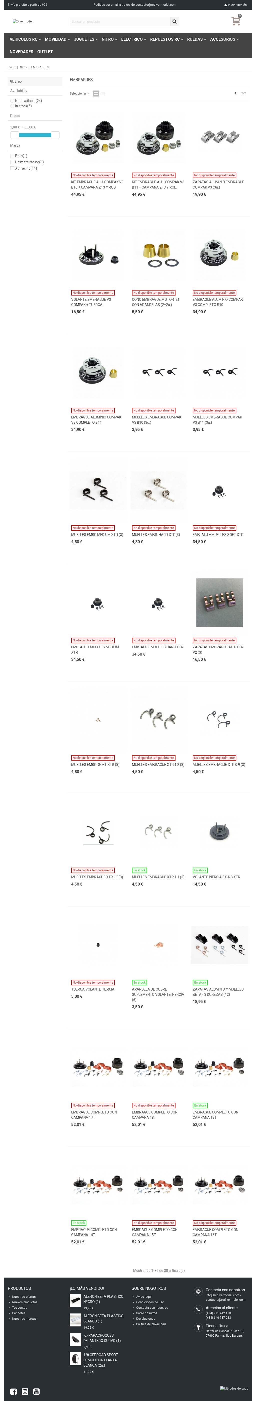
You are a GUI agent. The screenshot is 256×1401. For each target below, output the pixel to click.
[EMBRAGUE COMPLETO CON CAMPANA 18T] (159, 1067)
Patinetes (19, 1313)
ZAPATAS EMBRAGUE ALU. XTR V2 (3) (218, 649)
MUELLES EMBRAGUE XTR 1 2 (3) (158, 765)
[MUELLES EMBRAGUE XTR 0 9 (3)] (219, 720)
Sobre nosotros (146, 1313)
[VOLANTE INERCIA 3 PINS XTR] (219, 832)
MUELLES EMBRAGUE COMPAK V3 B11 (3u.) (217, 419)
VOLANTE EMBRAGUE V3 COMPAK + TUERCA (91, 302)
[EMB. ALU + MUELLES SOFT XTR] (219, 490)
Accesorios (222, 39)
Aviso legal (144, 1297)
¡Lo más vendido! (87, 1288)
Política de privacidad (151, 1324)
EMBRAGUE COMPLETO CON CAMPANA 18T (155, 1114)
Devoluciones (145, 1318)
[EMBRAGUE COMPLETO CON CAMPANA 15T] (159, 1185)
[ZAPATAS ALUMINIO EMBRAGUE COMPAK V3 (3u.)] (219, 137)
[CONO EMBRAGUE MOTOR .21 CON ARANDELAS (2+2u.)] (159, 255)
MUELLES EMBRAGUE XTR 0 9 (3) (219, 765)
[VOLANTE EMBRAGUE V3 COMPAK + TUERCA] (98, 255)
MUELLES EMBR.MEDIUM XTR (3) (97, 535)
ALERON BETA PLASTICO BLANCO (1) (104, 1318)
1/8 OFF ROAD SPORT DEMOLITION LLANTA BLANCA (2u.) (101, 1360)
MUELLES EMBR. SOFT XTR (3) (95, 765)
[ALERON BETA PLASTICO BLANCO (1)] (75, 1319)
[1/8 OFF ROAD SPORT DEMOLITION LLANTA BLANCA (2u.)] (75, 1358)
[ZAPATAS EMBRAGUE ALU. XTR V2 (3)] (219, 602)
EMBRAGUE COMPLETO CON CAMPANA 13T (215, 1114)
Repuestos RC (165, 39)
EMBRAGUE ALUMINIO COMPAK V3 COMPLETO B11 (96, 419)
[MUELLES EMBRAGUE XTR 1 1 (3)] (159, 832)
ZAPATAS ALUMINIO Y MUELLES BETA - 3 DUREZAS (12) (218, 992)
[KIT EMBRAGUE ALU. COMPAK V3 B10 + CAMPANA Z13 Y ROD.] (98, 137)
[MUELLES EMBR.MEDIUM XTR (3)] (98, 490)
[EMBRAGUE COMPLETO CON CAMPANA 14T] (98, 1185)
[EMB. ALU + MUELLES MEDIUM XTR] (98, 602)
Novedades (21, 51)
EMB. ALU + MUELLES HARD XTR (157, 647)
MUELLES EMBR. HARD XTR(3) (156, 535)
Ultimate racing (29, 162)
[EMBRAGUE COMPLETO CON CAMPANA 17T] (98, 1067)
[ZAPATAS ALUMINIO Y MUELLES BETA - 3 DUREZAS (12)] (219, 945)
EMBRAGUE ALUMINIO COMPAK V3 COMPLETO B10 (218, 302)
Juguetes (84, 39)
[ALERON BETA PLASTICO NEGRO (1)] (75, 1300)
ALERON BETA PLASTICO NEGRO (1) (104, 1299)
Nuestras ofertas (24, 1297)
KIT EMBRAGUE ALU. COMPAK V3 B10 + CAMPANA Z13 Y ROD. (97, 184)
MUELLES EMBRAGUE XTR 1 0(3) (97, 877)
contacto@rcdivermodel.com (156, 4)
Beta (21, 156)
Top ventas (19, 1307)
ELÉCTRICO (132, 39)
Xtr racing (26, 168)
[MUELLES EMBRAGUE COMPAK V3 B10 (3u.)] (159, 372)
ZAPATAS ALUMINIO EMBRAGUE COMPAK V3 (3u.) (218, 184)
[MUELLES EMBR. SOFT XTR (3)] (98, 720)
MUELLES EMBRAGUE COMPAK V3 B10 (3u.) (156, 419)
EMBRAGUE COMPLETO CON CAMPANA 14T (94, 1232)
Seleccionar (78, 93)
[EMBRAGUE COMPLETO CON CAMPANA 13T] (219, 1067)
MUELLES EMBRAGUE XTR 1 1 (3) (158, 877)
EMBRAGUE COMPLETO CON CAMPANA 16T (215, 1232)
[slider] (14, 134)
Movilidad (55, 39)
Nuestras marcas (24, 1318)
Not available (28, 101)
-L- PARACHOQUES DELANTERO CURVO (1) (102, 1338)
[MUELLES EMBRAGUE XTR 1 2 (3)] (159, 720)
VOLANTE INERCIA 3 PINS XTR (216, 877)
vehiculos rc (24, 39)
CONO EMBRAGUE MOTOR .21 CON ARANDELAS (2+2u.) (156, 302)
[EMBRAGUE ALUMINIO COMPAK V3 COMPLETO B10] (219, 255)
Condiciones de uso (150, 1302)
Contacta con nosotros (152, 1307)
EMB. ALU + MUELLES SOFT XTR (218, 535)
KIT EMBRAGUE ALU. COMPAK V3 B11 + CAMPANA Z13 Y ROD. (158, 184)
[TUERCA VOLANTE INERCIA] (98, 945)
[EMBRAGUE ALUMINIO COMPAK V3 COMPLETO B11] (98, 372)
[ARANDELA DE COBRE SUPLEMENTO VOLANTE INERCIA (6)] (159, 945)
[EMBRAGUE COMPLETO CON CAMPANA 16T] (219, 1185)
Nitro (108, 39)
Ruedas (195, 39)
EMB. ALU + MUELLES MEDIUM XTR (95, 649)
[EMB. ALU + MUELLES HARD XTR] (159, 602)
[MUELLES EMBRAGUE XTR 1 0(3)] (98, 832)
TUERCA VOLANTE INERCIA (92, 989)
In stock (23, 106)
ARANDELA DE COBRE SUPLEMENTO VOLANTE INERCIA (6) (158, 994)
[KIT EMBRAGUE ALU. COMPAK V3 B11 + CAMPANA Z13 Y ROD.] (159, 137)
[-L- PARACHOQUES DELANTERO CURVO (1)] (75, 1339)
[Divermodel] (40, 21)
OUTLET (45, 51)
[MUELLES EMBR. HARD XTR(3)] (159, 490)
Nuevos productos (25, 1302)
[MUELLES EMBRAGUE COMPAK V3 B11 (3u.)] (219, 372)
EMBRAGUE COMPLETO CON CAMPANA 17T (94, 1114)
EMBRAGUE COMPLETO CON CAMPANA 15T (155, 1232)
